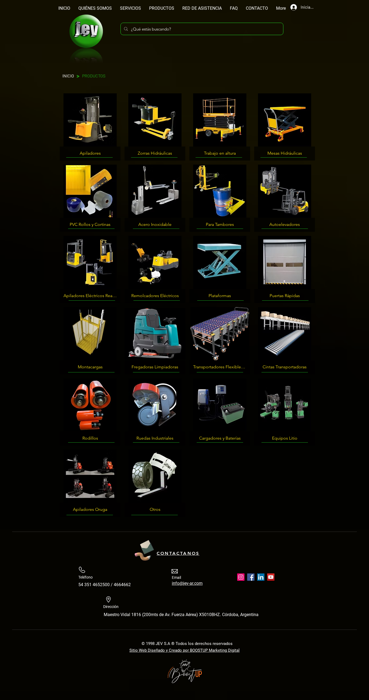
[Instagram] (240, 577)
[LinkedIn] (260, 577)
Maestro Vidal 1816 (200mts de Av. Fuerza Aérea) (151, 614)
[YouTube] (270, 577)
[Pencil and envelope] (144, 549)
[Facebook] (250, 577)
